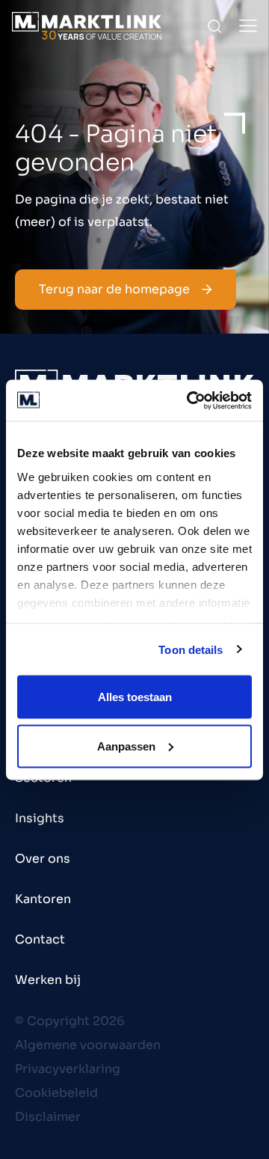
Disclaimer (48, 1117)
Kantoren (43, 899)
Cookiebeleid (56, 1093)
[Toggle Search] (214, 26)
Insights (39, 818)
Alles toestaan (135, 697)
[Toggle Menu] (248, 25)
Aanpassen (126, 745)
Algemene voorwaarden (88, 1045)
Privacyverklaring (67, 1069)
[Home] (86, 26)
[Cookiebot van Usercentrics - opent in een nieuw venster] (190, 400)
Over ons (42, 858)
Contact (40, 939)
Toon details (190, 649)
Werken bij (48, 980)
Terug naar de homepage (114, 289)
